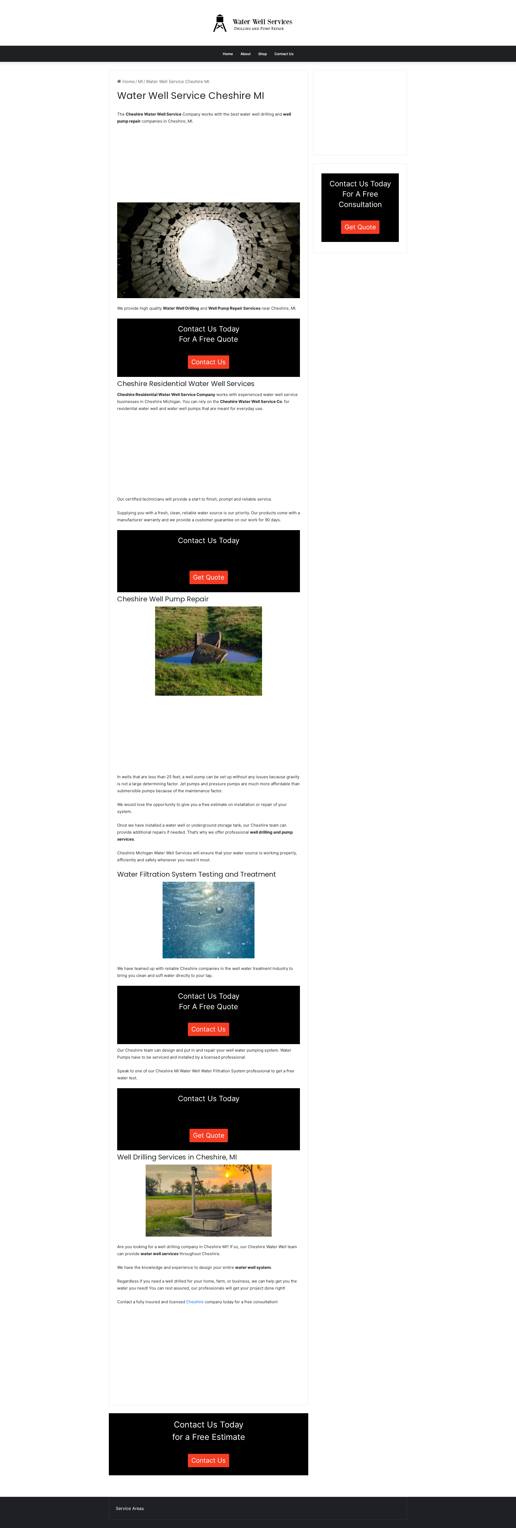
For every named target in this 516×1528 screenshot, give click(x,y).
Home (228, 54)
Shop (262, 54)
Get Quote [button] (208, 577)
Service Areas (130, 1508)
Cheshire (195, 1301)
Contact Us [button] (208, 362)
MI (140, 81)
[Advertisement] (208, 165)
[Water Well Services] (258, 23)
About (246, 54)
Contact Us (283, 54)
